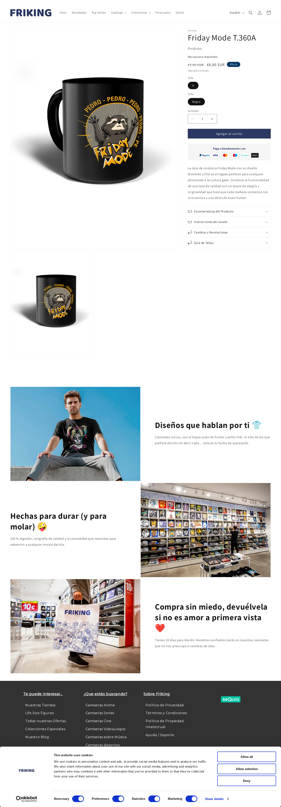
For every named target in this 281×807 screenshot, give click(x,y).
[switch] (118, 798)
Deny (246, 781)
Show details (214, 799)
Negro (196, 102)
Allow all (246, 757)
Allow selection (247, 769)
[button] (119, 12)
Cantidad (193, 111)
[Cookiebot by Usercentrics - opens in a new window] (27, 799)
